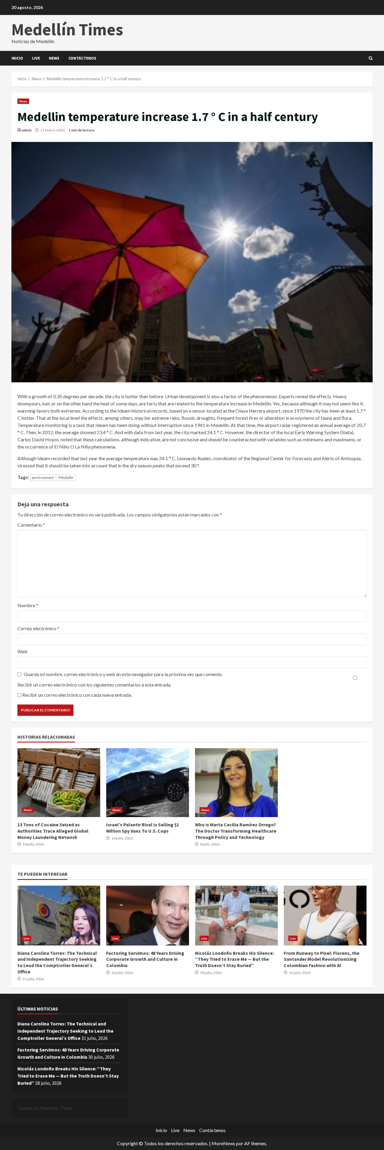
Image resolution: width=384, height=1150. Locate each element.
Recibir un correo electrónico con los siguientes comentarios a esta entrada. (94, 684)
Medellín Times (67, 29)
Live (36, 58)
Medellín (66, 477)
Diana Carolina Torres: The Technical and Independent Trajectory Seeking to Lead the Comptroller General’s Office (58, 916)
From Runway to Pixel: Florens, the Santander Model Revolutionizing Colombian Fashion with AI (325, 916)
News (54, 58)
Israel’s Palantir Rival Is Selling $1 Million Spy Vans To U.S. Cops (147, 782)
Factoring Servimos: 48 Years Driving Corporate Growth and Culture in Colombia (147, 916)
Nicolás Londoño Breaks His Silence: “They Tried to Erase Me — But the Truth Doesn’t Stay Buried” (236, 916)
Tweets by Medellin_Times (45, 1108)
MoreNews (223, 1143)
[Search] (371, 58)
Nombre (27, 605)
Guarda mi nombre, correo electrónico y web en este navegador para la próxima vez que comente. (123, 674)
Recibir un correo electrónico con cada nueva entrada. (77, 695)
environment (43, 477)
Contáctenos (82, 58)
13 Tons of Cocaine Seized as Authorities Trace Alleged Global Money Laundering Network (58, 782)
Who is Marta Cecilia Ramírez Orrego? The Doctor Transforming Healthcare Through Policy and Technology (236, 782)
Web (22, 651)
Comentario (31, 525)
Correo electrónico (38, 628)
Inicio (17, 58)
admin (27, 130)
